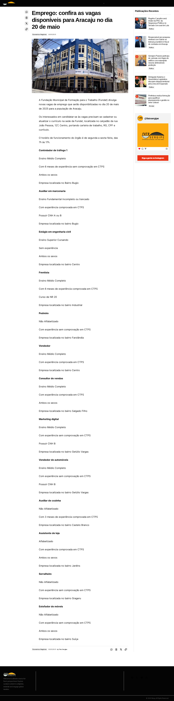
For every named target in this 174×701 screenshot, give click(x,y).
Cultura (76, 672)
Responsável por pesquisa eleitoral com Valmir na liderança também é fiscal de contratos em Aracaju (159, 40)
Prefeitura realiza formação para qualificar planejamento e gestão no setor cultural (159, 99)
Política (151, 29)
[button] (158, 3)
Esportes (86, 672)
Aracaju (151, 106)
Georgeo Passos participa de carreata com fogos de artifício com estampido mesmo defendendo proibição (158, 60)
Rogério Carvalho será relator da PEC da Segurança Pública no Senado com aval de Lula (158, 21)
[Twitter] (26, 23)
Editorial (97, 672)
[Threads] (26, 18)
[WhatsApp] (26, 12)
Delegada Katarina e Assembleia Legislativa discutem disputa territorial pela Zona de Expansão (158, 80)
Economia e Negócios (40, 34)
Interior (58, 672)
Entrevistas (107, 672)
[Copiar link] (26, 29)
